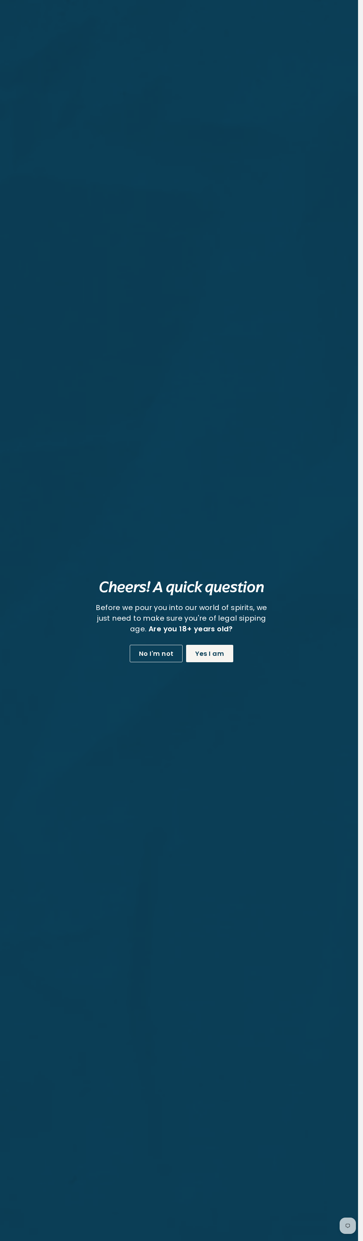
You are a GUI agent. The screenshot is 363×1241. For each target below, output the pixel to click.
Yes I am (207, 653)
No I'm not (153, 653)
